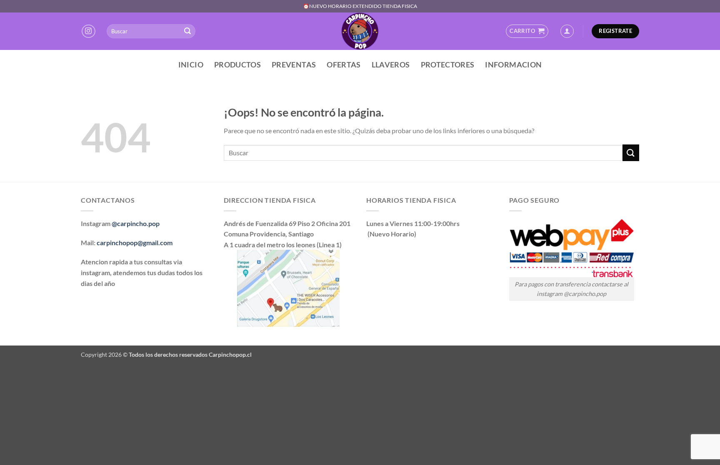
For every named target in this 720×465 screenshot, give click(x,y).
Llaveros (391, 64)
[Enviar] (187, 31)
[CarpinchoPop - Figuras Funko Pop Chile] (360, 31)
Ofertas (343, 64)
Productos (237, 64)
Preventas (294, 64)
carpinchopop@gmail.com (134, 242)
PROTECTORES (448, 64)
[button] (527, 31)
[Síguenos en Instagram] (88, 31)
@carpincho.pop (136, 223)
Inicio (190, 64)
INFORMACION (513, 64)
